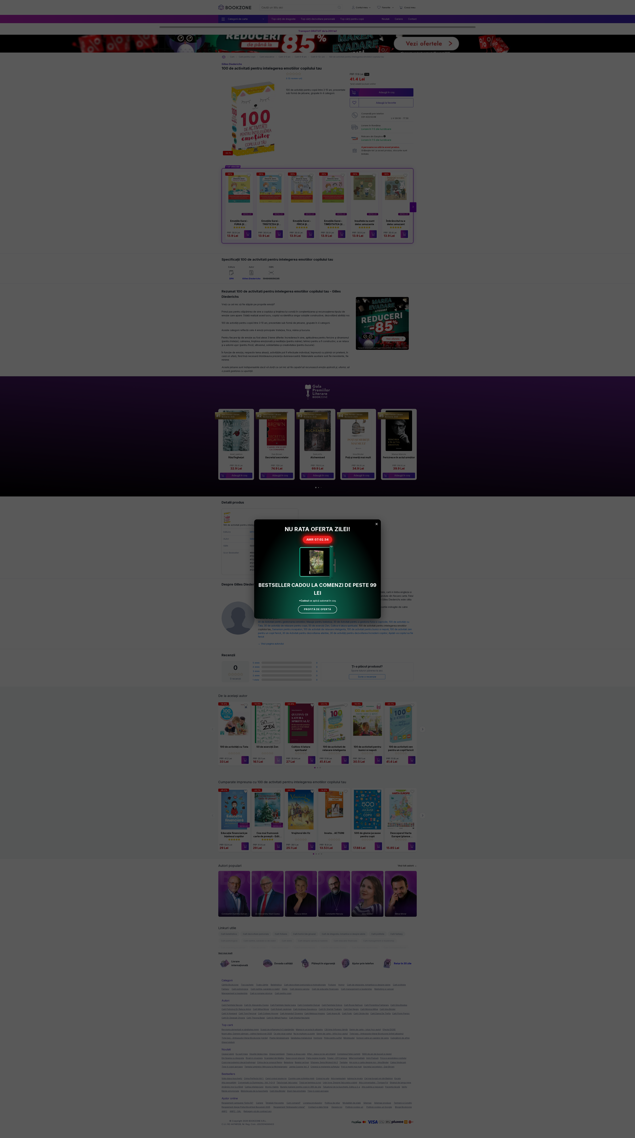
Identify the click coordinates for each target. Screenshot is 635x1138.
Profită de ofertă (317, 609)
